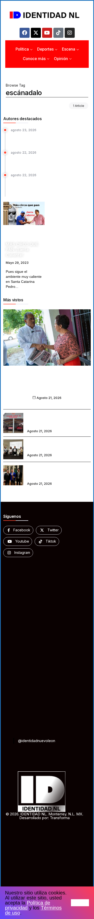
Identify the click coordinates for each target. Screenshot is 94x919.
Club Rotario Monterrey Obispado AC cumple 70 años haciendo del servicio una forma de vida (58, 472)
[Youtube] (47, 33)
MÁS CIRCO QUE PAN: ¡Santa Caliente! (22, 250)
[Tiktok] (58, 33)
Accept (80, 903)
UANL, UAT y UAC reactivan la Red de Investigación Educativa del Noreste (58, 445)
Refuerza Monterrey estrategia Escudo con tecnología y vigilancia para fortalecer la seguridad (48, 186)
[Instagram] (70, 33)
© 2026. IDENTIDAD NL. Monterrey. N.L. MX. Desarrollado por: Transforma (44, 816)
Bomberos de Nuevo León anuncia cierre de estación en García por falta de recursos (56, 419)
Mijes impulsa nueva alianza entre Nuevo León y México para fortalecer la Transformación (47, 385)
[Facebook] (25, 33)
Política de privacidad (27, 905)
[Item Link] (24, 213)
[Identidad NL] (47, 15)
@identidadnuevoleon (36, 740)
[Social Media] (18, 530)
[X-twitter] (36, 33)
